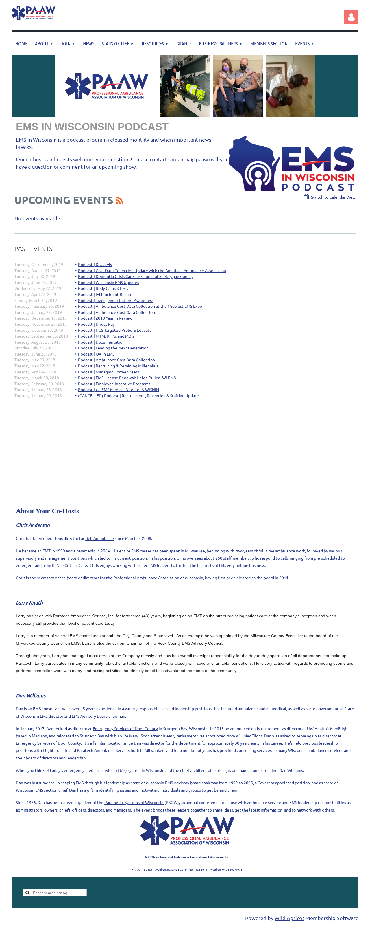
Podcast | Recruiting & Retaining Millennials (118, 365)
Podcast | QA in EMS (96, 353)
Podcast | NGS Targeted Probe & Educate (115, 330)
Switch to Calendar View (333, 196)
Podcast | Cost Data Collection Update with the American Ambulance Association (152, 270)
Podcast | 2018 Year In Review (105, 317)
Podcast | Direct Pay (96, 324)
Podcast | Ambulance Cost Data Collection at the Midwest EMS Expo (140, 306)
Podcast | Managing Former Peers (108, 371)
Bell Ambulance (99, 538)
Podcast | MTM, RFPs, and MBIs (106, 335)
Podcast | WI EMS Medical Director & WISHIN (118, 389)
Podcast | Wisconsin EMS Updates (108, 282)
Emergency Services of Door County (125, 728)
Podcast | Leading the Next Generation (113, 347)
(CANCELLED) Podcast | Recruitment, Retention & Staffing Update (138, 395)
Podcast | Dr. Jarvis (95, 264)
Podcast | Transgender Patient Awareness (115, 300)
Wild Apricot (289, 918)
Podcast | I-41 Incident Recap (104, 294)
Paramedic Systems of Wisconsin (134, 802)
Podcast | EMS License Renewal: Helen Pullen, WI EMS (127, 377)
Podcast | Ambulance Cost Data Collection (116, 312)
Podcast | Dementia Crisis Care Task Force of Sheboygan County (135, 276)
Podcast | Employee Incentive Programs (114, 383)
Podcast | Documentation (101, 342)
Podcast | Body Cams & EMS (103, 288)
